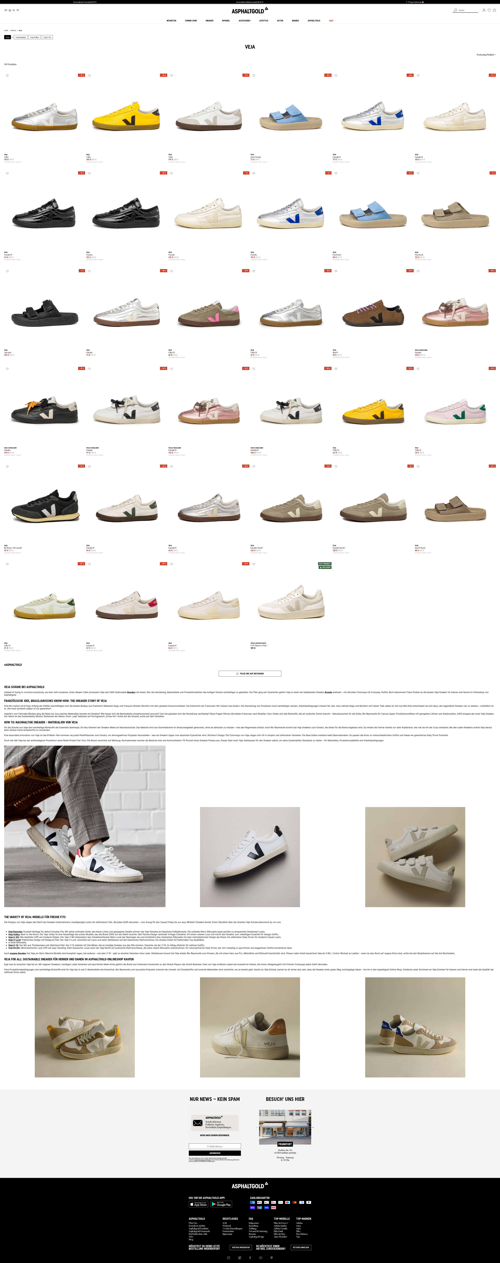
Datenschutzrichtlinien (203, 1160)
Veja (298, 1236)
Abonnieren (215, 1153)
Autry (298, 1228)
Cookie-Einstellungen (232, 1228)
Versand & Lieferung (258, 1231)
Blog (191, 1239)
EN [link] (6, 10)
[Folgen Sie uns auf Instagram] (228, 1257)
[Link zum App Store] (198, 1204)
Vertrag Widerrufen (241, 1247)
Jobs (191, 1236)
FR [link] (18, 10)
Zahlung (253, 1228)
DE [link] (10, 10)
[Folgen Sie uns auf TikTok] (239, 1257)
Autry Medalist (280, 1236)
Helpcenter (254, 1222)
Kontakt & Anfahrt (197, 1225)
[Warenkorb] (494, 10)
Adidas (299, 1222)
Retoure (252, 1233)
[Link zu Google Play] (221, 1204)
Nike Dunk (278, 1231)
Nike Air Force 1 (281, 1222)
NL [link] (14, 10)
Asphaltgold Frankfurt (198, 1228)
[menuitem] (18, 54)
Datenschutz (228, 1231)
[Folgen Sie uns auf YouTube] (260, 1257)
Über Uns (193, 1222)
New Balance (302, 1233)
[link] (250, 10)
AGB (225, 1222)
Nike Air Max (279, 1233)
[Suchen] (455, 10)
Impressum (227, 1233)
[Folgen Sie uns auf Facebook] (250, 1257)
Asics (298, 1225)
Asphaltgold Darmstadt (199, 1231)
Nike (298, 1231)
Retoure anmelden (301, 1247)
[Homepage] (250, 1185)
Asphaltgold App (256, 1236)
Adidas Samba (280, 1225)
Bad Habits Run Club (198, 1233)
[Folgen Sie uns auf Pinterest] (272, 1257)
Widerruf (227, 1225)
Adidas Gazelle (280, 1228)
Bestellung (253, 1225)
